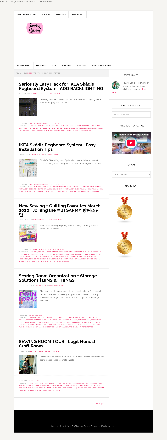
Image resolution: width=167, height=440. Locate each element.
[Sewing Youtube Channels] (125, 222)
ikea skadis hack (86, 128)
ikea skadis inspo (29, 130)
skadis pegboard (85, 130)
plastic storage (30, 322)
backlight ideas (58, 126)
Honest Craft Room (57, 184)
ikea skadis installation (34, 191)
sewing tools (87, 259)
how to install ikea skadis (47, 189)
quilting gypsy (94, 254)
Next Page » (99, 404)
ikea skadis (55, 128)
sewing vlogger (88, 325)
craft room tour (91, 383)
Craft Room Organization (39, 123)
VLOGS (47, 381)
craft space (31, 320)
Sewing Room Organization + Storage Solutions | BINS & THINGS (58, 278)
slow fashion (31, 261)
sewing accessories (33, 256)
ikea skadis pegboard (45, 130)
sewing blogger (32, 388)
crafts (69, 252)
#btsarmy (33, 252)
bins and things (36, 317)
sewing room (24, 325)
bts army (45, 252)
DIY (51, 123)
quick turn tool (81, 254)
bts (39, 252)
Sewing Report (35, 28)
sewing (57, 130)
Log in (113, 426)
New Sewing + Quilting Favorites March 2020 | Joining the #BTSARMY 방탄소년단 (60, 210)
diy (37, 128)
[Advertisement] (101, 40)
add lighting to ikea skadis (40, 126)
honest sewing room (74, 385)
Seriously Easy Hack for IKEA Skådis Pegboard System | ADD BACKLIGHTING (61, 86)
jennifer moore (42, 254)
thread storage (86, 327)
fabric (46, 385)
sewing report (66, 130)
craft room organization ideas (75, 317)
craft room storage (27, 128)
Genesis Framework (92, 426)
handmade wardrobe (27, 254)
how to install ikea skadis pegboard (73, 189)
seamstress (76, 322)
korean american (56, 254)
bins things (47, 317)
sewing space (62, 325)
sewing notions (35, 259)
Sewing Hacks (58, 249)
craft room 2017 (46, 383)
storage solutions (66, 327)
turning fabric (55, 261)
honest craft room (58, 385)
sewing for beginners (61, 256)
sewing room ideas (85, 388)
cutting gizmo (78, 252)
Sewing (49, 249)
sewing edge (47, 256)
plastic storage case (62, 322)
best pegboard (35, 186)
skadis (75, 130)
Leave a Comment (54, 94)
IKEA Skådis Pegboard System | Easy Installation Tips (57, 147)
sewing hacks (76, 256)
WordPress (105, 426)
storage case (41, 327)
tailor (77, 327)
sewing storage (75, 259)
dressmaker (41, 320)
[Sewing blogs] (125, 257)
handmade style (94, 252)
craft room (57, 317)
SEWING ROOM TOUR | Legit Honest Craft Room (57, 343)
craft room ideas (72, 126)
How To (56, 123)
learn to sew (69, 254)
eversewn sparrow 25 (35, 385)
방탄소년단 (66, 261)
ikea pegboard (44, 128)
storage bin (30, 327)
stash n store (43, 261)
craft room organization (89, 126)
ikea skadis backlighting (70, 128)
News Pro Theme (74, 426)
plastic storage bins (45, 322)
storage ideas (52, 327)
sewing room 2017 (70, 388)
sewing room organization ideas (43, 325)
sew (98, 385)
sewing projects (49, 259)
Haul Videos (33, 249)
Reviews (42, 249)
